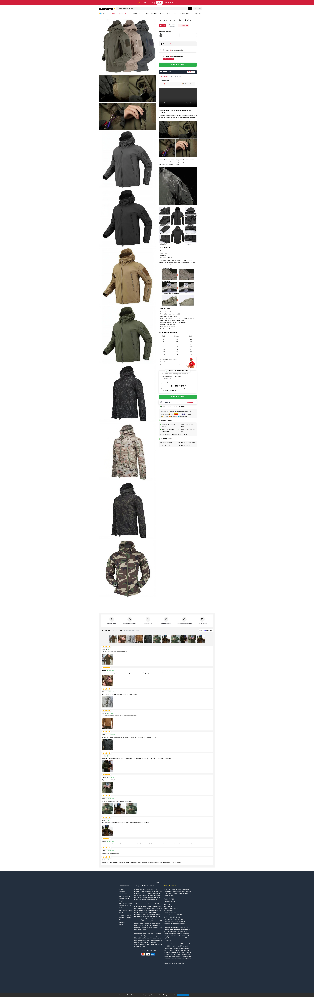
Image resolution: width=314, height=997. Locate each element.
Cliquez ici (182, 921)
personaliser (194, 995)
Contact (121, 924)
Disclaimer (122, 922)
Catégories (134, 13)
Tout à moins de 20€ (119, 13)
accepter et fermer (183, 995)
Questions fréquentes (168, 13)
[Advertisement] (157, 877)
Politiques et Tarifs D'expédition (124, 900)
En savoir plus (172, 995)
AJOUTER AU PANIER (177, 65)
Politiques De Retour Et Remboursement (125, 907)
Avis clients (199, 13)
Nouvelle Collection (150, 13)
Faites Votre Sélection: (165, 31)
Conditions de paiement (125, 903)
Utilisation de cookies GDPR (125, 919)
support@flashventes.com (178, 923)
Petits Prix (104, 13)
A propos (121, 889)
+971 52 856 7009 (178, 919)
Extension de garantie (125, 915)
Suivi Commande (185, 13)
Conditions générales (125, 896)
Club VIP (121, 913)
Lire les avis (190, 402)
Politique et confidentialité (123, 893)
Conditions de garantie (125, 910)
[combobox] (152, 8)
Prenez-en (167, 44)
